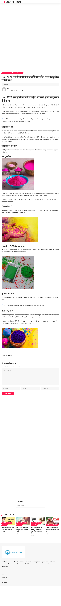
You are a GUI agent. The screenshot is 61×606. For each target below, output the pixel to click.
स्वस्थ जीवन (20, 73)
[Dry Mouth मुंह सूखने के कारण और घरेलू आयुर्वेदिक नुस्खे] (23, 521)
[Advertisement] (30, 14)
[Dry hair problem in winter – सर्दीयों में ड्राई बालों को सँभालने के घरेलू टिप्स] (38, 521)
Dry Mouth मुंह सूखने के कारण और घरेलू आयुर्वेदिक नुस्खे (22, 529)
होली (11, 355)
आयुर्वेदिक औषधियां (55, 524)
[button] (3, 1)
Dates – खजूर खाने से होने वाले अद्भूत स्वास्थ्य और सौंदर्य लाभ (52, 529)
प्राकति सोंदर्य (34, 524)
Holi (9, 355)
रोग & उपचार (5, 524)
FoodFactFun (12, 1)
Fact (48, 524)
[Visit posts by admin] (4, 89)
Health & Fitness (7, 73)
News (14, 73)
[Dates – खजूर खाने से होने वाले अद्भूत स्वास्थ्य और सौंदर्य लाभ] (52, 521)
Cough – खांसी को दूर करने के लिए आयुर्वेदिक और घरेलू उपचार (8, 529)
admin (8, 88)
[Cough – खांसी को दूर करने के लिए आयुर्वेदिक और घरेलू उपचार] (8, 521)
